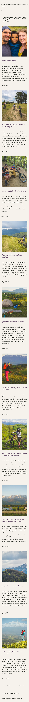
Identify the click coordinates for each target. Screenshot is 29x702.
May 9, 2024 (5, 348)
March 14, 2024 (6, 679)
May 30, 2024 (5, 282)
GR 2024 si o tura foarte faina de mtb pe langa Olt (13, 125)
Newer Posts (6, 686)
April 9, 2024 (5, 613)
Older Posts (23, 686)
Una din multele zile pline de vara (14, 191)
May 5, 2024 (5, 480)
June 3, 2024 (5, 151)
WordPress (18, 699)
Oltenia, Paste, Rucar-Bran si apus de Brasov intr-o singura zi (14, 454)
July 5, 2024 (5, 85)
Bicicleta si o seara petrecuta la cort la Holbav (14, 388)
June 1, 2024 (5, 216)
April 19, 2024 (5, 546)
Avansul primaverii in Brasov (12, 586)
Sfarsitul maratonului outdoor (12, 322)
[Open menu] (2, 11)
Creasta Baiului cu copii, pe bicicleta (12, 256)
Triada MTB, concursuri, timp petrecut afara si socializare (13, 520)
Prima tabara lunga (9, 61)
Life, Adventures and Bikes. (9, 2)
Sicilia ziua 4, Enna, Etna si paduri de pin (12, 653)
